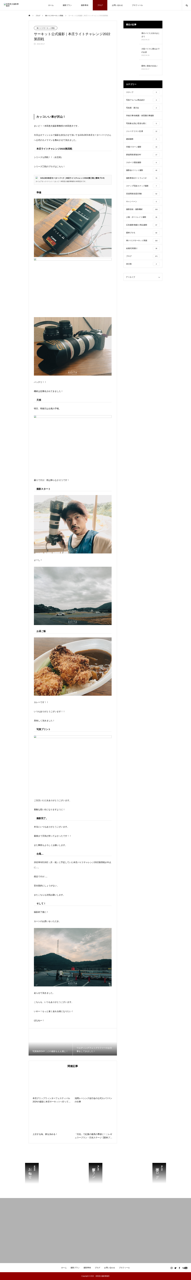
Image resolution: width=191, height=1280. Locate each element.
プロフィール (137, 5)
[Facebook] (179, 1268)
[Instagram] (171, 1268)
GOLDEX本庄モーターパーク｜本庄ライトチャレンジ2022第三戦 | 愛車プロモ (72, 178)
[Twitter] (175, 1268)
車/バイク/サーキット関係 (46, 28)
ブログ (100, 5)
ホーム (51, 5)
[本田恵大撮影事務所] (11, 5)
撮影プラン (67, 5)
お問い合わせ (117, 5)
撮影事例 (84, 5)
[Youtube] (185, 1268)
